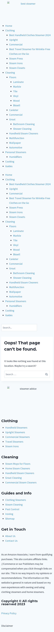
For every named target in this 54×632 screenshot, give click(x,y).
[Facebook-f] (4, 411)
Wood (16, 100)
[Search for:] (27, 374)
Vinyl (15, 96)
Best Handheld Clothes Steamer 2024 (29, 35)
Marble (17, 86)
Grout (12, 119)
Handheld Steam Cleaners (23, 133)
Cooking (9, 161)
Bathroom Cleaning (24, 124)
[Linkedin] (26, 411)
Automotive (15, 147)
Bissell (16, 105)
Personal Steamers (15, 152)
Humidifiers (15, 156)
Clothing (10, 30)
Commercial (16, 44)
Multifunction (16, 138)
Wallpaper (15, 142)
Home (8, 25)
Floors (12, 77)
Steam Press (16, 58)
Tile (15, 91)
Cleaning (10, 72)
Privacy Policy (8, 613)
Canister (13, 110)
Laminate (18, 81)
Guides (8, 166)
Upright (13, 39)
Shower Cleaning (22, 128)
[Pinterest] (18, 411)
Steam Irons (16, 63)
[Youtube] (11, 411)
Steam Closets (17, 67)
